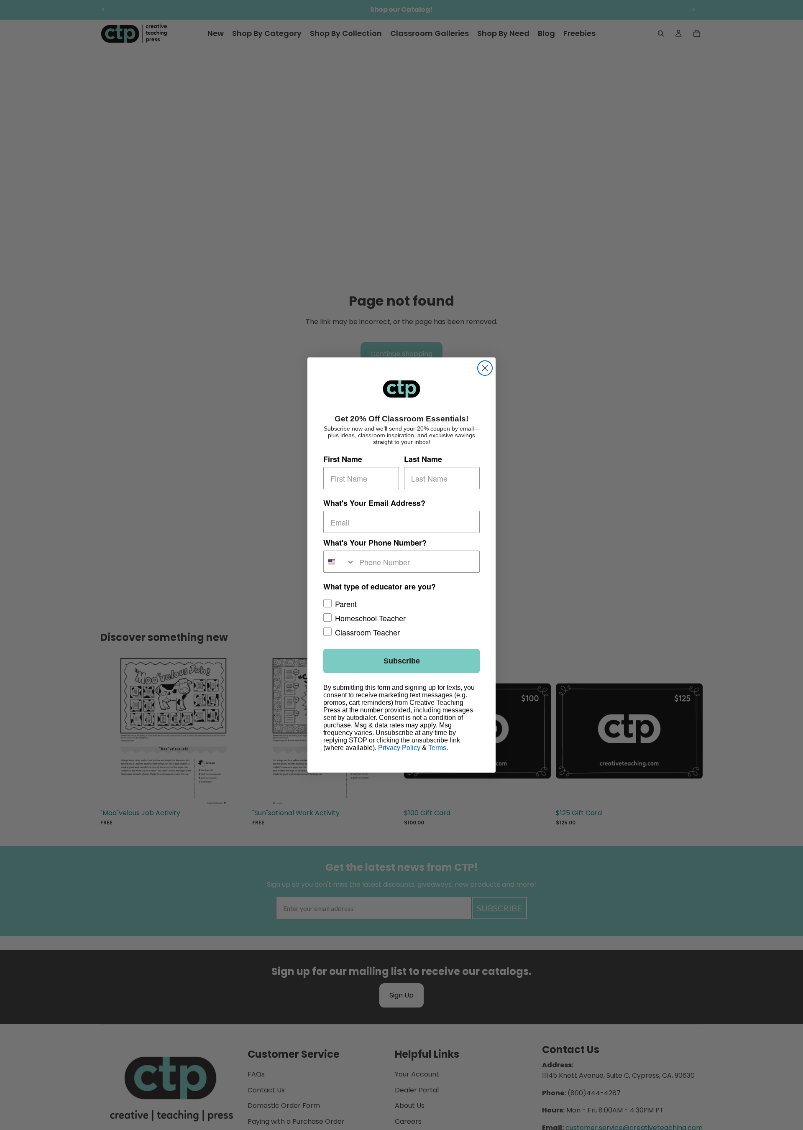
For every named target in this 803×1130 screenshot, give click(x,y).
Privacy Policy (399, 747)
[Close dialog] (485, 368)
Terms (437, 747)
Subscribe (402, 661)
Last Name (423, 459)
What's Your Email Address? (374, 502)
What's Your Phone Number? (375, 542)
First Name (342, 459)
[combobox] (339, 561)
